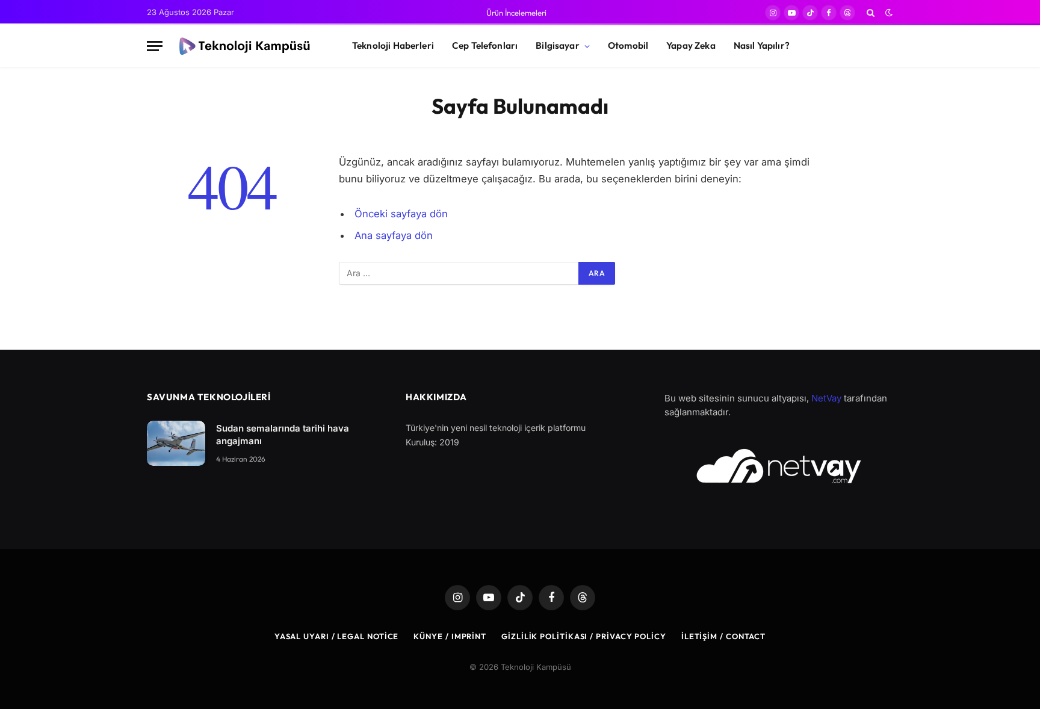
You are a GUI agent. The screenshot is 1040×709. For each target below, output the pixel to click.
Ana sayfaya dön (393, 235)
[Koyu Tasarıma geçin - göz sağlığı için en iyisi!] (887, 12)
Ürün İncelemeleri (516, 12)
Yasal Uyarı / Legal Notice (336, 636)
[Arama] (870, 12)
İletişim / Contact (723, 636)
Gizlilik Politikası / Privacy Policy (583, 636)
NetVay (826, 398)
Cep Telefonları (485, 45)
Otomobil (628, 45)
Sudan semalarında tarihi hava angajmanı (282, 435)
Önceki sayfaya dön (401, 214)
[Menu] (154, 46)
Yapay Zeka (691, 45)
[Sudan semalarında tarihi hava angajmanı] (176, 443)
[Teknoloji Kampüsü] (247, 46)
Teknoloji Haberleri (393, 45)
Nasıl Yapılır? (762, 45)
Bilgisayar (558, 45)
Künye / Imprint (449, 636)
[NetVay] (778, 466)
